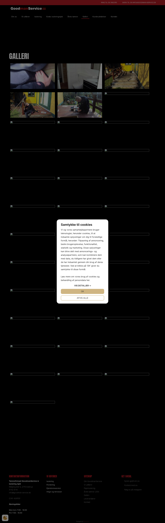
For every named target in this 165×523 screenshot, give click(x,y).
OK (82, 291)
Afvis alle (82, 298)
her (87, 280)
